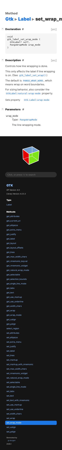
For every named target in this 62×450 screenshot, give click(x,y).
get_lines (10, 252)
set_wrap (10, 418)
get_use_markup (14, 297)
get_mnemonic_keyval (16, 261)
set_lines (10, 355)
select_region (12, 328)
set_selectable (13, 382)
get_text (10, 292)
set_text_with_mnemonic (17, 400)
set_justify (11, 346)
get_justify (11, 234)
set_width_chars (13, 413)
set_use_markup (14, 404)
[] (3, 28)
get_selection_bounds (16, 279)
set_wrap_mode (13, 422)
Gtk (9, 185)
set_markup (12, 360)
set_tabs (10, 391)
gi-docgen (12, 440)
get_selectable (13, 274)
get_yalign (11, 324)
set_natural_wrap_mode (17, 378)
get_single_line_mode (16, 283)
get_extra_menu (13, 229)
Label (9, 204)
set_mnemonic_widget (16, 373)
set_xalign (11, 427)
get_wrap (10, 310)
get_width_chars (14, 306)
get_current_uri (13, 221)
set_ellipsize (12, 337)
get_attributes (12, 216)
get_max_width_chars (16, 256)
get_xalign (11, 319)
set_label (10, 351)
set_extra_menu (13, 342)
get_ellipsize (12, 225)
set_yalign (11, 431)
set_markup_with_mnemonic (19, 364)
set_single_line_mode (16, 387)
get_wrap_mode (13, 315)
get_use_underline (14, 301)
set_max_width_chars (16, 369)
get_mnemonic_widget (17, 265)
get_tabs (10, 288)
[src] (54, 29)
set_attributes (12, 333)
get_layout (11, 243)
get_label (10, 238)
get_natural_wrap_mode (17, 270)
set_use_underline (14, 409)
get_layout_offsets (14, 247)
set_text (10, 395)
